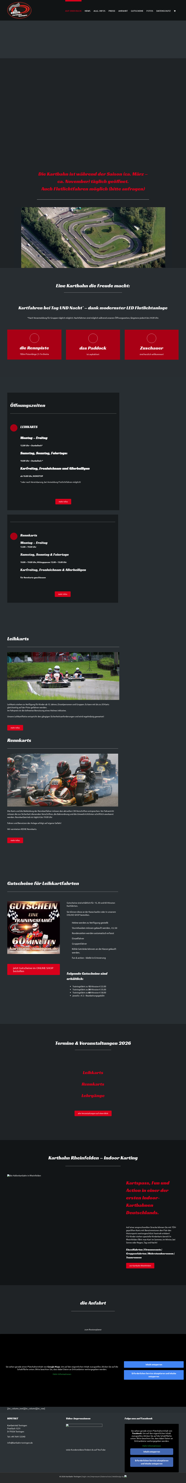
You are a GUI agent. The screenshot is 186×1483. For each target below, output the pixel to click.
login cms (86, 1476)
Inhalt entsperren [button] (154, 1364)
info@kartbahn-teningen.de (20, 1442)
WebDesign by (118, 1476)
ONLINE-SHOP (73, 914)
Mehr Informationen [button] (62, 1374)
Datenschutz (106, 1476)
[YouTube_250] (84, 1432)
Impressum (95, 1476)
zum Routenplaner (93, 1329)
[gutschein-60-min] (33, 902)
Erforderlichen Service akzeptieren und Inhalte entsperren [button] (154, 1375)
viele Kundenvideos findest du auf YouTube (85, 1449)
